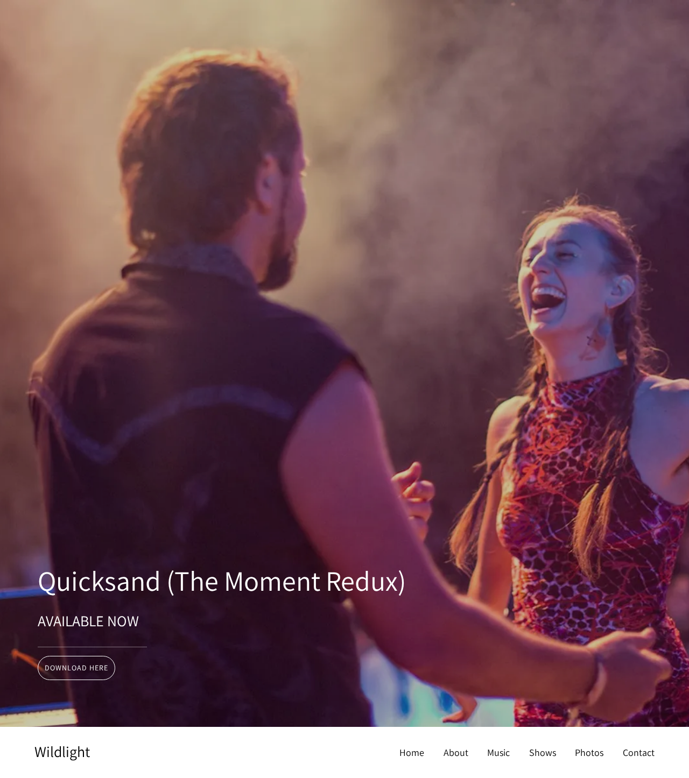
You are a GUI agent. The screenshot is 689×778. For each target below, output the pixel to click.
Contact (639, 752)
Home (411, 752)
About (456, 752)
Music (498, 752)
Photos (589, 752)
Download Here (76, 668)
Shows (542, 752)
